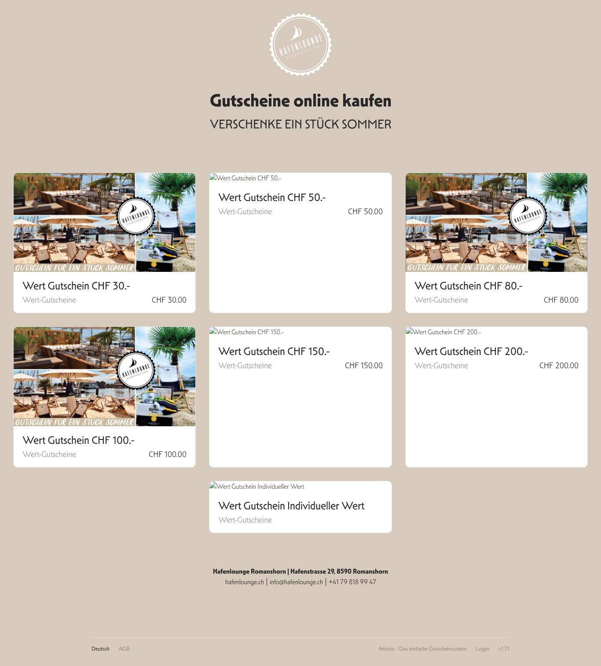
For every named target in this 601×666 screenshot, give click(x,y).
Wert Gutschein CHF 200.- (471, 351)
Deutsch (101, 648)
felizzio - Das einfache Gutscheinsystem (423, 648)
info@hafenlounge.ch (296, 582)
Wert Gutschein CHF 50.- (272, 197)
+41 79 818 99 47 (352, 582)
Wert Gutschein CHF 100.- (78, 440)
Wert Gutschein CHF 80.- (468, 286)
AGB (124, 648)
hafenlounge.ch (244, 582)
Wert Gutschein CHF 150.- (274, 351)
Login (482, 648)
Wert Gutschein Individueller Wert (291, 505)
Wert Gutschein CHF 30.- (76, 286)
